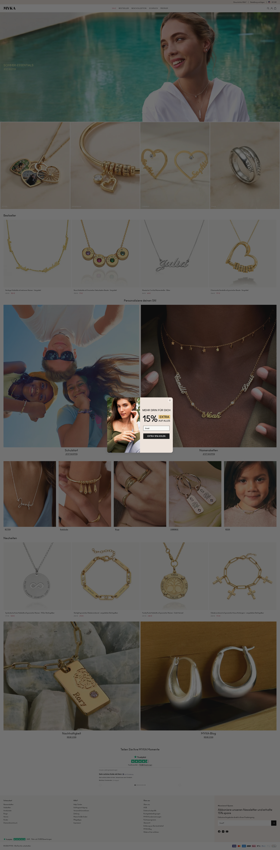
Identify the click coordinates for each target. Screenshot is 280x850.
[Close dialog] (170, 400)
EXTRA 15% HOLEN (156, 436)
